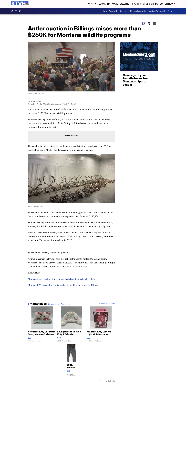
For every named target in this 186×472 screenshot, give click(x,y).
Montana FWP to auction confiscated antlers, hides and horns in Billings (63, 285)
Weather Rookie (115, 11)
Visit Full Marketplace (107, 304)
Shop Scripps (150, 4)
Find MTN (128, 11)
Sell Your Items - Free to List (59, 304)
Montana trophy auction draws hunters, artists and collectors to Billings (62, 278)
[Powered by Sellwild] (111, 381)
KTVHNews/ (13, 11)
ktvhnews (16, 11)
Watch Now (167, 4)
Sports (136, 4)
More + (170, 11)
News (105, 11)
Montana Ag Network (157, 11)
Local (102, 4)
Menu (90, 4)
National (112, 4)
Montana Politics (140, 11)
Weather (125, 4)
